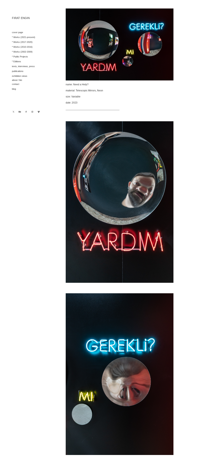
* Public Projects (20, 56)
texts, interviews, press (23, 66)
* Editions (16, 61)
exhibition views (19, 76)
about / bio (17, 80)
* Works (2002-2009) (22, 52)
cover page (17, 32)
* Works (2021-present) (23, 37)
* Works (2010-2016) (22, 47)
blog (14, 89)
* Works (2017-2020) (22, 42)
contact (15, 84)
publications (17, 71)
